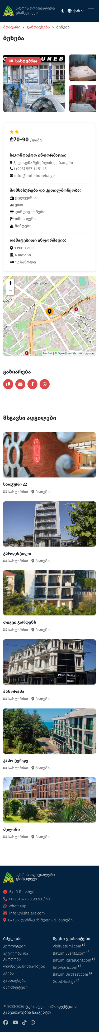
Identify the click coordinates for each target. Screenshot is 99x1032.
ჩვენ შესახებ (21, 892)
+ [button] (10, 283)
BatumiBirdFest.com (71, 974)
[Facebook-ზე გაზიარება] (32, 384)
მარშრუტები (15, 987)
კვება (8, 973)
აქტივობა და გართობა (15, 956)
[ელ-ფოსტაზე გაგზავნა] (20, 384)
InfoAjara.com (65, 967)
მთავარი (11, 27)
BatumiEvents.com (70, 953)
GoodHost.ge (65, 981)
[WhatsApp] (33, 1023)
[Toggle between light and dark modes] (63, 11)
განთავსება (38, 27)
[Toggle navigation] (91, 11)
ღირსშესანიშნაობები (24, 966)
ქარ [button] (76, 11)
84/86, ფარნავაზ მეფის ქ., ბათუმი (40, 920)
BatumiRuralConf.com (72, 960)
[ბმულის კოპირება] (8, 384)
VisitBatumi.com (67, 946)
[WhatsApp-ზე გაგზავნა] (45, 384)
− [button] (10, 291)
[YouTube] (15, 1023)
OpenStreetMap (68, 353)
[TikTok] (24, 1023)
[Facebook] (5, 1023)
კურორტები (14, 946)
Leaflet (47, 353)
